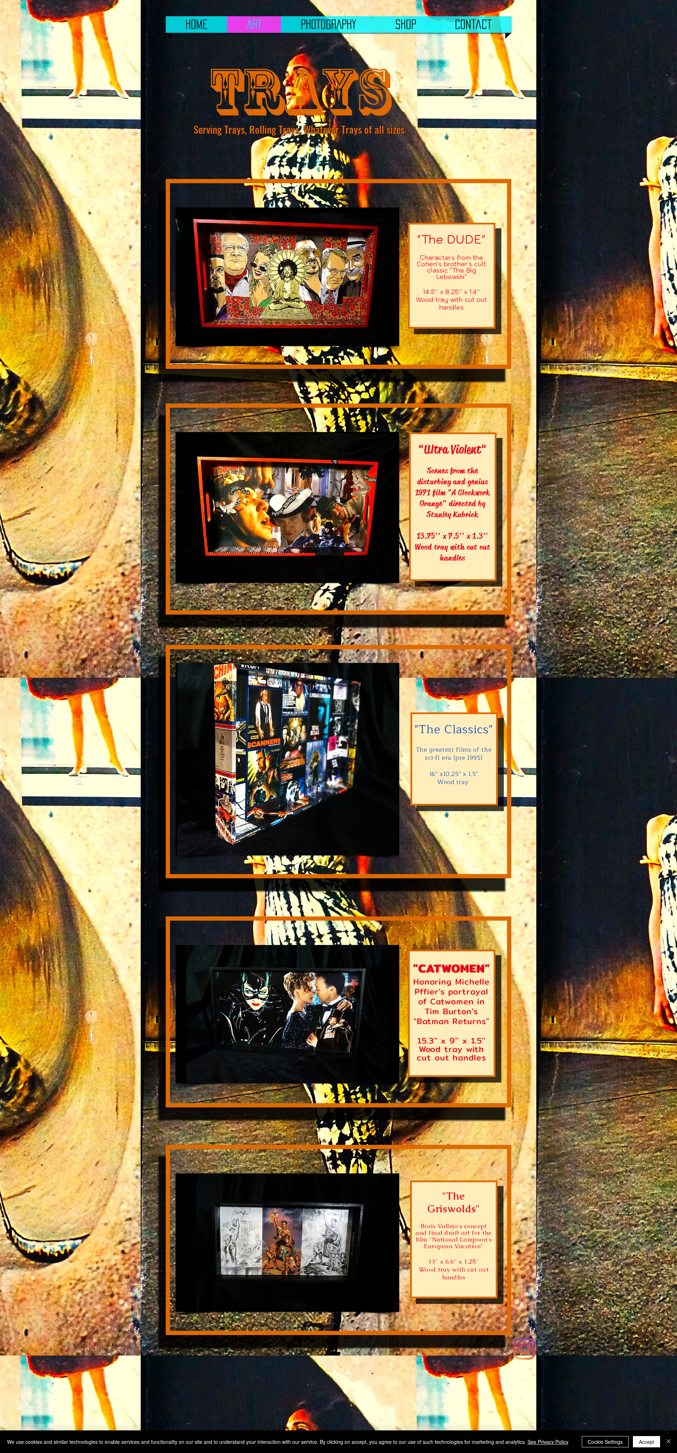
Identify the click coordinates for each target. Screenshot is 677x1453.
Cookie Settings (605, 1441)
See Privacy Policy (547, 1441)
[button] (287, 277)
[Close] (668, 1441)
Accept (646, 1441)
